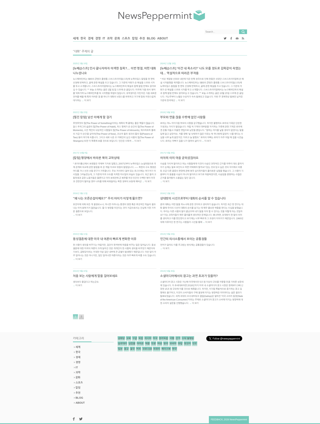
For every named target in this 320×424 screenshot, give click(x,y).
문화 (117, 38)
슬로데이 (122, 343)
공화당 (121, 338)
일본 (120, 349)
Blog (151, 38)
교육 (128, 338)
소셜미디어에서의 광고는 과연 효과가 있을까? (189, 275)
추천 (142, 38)
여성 (159, 343)
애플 (147, 343)
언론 (153, 343)
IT (104, 38)
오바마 (173, 343)
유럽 (180, 343)
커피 (138, 349)
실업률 (132, 343)
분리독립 (163, 338)
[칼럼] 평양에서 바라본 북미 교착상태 (96, 157)
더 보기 (87, 100)
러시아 (148, 338)
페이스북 (166, 349)
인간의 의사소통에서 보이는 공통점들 (183, 238)
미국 (155, 338)
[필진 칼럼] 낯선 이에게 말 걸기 (92, 117)
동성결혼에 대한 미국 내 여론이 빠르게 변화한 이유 (104, 238)
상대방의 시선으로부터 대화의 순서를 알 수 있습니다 (193, 198)
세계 (76, 38)
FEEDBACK (217, 419)
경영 (98, 38)
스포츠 (126, 38)
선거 (178, 338)
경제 (90, 38)
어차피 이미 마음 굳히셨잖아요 (179, 157)
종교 (126, 349)
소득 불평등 (188, 338)
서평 (172, 338)
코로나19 (147, 349)
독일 (141, 338)
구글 (134, 338)
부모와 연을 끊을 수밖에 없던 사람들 (183, 117)
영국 (166, 343)
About (162, 38)
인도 (194, 343)
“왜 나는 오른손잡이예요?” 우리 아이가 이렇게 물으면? (107, 198)
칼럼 (135, 38)
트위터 (156, 349)
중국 (132, 349)
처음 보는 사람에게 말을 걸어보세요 (95, 275)
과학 (110, 38)
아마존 (140, 343)
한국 (83, 38)
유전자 (187, 343)
